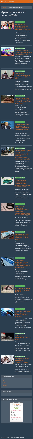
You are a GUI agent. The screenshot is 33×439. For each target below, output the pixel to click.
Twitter (4, 382)
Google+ (5, 385)
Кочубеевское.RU (7, 2)
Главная (5, 7)
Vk (3, 380)
